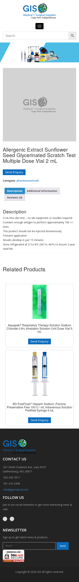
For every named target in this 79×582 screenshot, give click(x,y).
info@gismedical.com (16, 489)
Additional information (42, 191)
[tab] (14, 191)
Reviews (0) (14, 197)
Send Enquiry (14, 172)
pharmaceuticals (28, 180)
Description (14, 191)
